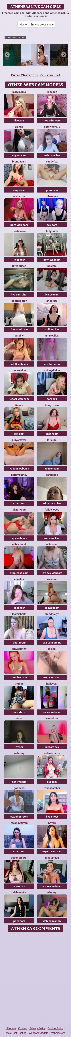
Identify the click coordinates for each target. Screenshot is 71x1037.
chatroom (19, 503)
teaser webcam (52, 712)
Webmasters (57, 1033)
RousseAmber (52, 788)
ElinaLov (19, 579)
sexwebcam (52, 607)
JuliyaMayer (19, 440)
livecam (19, 120)
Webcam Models (38, 1033)
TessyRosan (52, 405)
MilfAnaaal (52, 544)
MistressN (52, 196)
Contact (22, 1028)
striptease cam (19, 573)
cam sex (52, 399)
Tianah (19, 405)
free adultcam (52, 120)
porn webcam (52, 259)
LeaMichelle (19, 614)
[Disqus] (35, 979)
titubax (19, 683)
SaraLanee (52, 474)
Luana (19, 718)
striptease (19, 190)
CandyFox (52, 161)
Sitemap (11, 1028)
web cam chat (51, 677)
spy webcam (19, 538)
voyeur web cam (52, 851)
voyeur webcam (19, 468)
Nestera (52, 266)
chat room (52, 433)
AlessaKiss (51, 718)
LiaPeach (52, 92)
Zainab (19, 126)
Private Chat (50, 75)
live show (52, 816)
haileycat (52, 683)
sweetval (51, 579)
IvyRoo (52, 823)
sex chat (19, 433)
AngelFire (51, 300)
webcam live (52, 538)
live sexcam (52, 294)
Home (23, 24)
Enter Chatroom (24, 75)
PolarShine (19, 370)
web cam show (52, 921)
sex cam (52, 225)
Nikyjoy (51, 892)
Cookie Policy (55, 1028)
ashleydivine (52, 370)
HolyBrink (52, 231)
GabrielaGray (19, 300)
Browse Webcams (41, 24)
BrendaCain (19, 161)
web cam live (52, 155)
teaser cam (52, 468)
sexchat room (52, 364)
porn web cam (19, 225)
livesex (19, 747)
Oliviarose (19, 196)
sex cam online (52, 642)
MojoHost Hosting (16, 1033)
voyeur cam (19, 155)
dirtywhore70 (52, 126)
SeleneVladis (52, 753)
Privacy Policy (37, 1028)
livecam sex (52, 747)
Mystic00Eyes (19, 823)
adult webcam (19, 364)
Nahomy (19, 753)
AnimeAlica (52, 335)
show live (19, 886)
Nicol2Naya (52, 857)
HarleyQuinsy (19, 474)
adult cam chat (52, 503)
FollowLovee (52, 509)
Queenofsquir (19, 857)
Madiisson (19, 231)
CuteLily (19, 335)
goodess (19, 788)
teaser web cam (19, 399)
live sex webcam (52, 573)
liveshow (19, 259)
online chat (52, 329)
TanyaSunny (19, 648)
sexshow (19, 607)
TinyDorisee (19, 266)
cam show (19, 712)
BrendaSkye (52, 614)
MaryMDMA (19, 92)
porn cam (52, 190)
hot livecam (19, 781)
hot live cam (19, 677)
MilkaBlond (19, 544)
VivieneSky (19, 892)
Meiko (52, 648)
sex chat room (19, 816)
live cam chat (19, 294)
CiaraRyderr (19, 509)
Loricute (52, 440)
